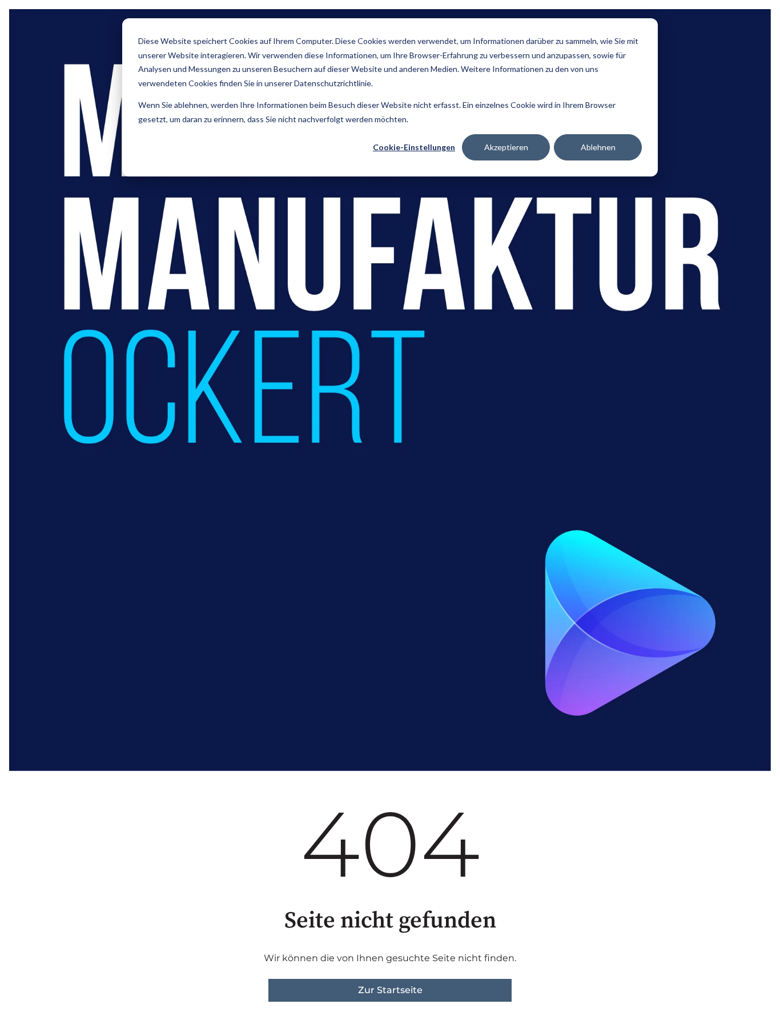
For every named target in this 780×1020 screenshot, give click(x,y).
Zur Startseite (390, 990)
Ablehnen (598, 147)
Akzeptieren (506, 147)
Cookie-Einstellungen (414, 147)
